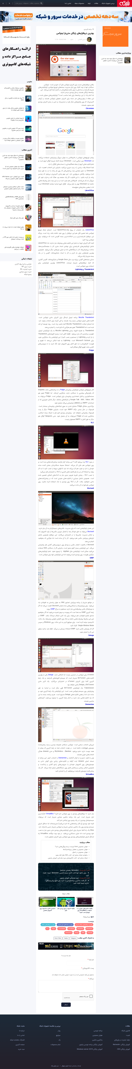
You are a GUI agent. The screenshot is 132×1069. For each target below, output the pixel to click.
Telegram (73, 938)
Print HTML (58, 938)
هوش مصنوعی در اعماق (80, 852)
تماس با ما (68, 3)
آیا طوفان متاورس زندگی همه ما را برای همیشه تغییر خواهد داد (13, 109)
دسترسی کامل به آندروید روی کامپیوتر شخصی (47, 909)
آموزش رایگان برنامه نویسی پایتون (90, 1044)
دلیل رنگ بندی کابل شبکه (17, 218)
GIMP (83, 933)
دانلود (71, 39)
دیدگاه (91, 979)
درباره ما (22, 1030)
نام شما (91, 959)
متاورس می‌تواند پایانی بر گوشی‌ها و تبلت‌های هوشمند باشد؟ (14, 89)
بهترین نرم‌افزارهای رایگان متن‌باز (84, 925)
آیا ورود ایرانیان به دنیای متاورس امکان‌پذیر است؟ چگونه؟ (15, 119)
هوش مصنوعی (97, 1035)
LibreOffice (80, 929)
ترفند (89, 3)
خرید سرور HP (26, 266)
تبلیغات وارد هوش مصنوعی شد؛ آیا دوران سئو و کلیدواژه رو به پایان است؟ (13, 168)
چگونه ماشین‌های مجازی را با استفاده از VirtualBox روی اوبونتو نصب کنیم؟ (84, 910)
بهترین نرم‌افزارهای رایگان (48, 925)
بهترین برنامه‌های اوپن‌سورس (65, 925)
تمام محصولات (55, 1044)
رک (59, 1040)
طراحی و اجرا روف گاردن (23, 264)
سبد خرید (21, 1049)
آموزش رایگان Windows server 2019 (89, 1049)
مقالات (96, 3)
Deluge (76, 933)
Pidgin (53, 929)
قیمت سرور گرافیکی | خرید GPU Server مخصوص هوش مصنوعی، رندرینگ (13, 178)
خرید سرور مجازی (25, 272)
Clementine (68, 933)
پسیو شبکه (27, 274)
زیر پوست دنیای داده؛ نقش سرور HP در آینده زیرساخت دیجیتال (13, 238)
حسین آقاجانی (82, 39)
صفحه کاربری (20, 1044)
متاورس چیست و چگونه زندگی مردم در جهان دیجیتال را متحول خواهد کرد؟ (13, 139)
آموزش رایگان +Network (121, 1044)
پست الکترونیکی (87, 968)
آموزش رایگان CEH (123, 1049)
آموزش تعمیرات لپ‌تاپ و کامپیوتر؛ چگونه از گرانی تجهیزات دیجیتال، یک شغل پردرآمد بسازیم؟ (14, 208)
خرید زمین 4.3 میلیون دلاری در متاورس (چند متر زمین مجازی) (13, 129)
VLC (47, 929)
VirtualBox (71, 929)
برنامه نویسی (98, 1030)
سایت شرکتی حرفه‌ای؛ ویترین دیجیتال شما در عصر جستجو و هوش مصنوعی (13, 188)
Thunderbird (61, 929)
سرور (55, 1066)
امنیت (128, 1035)
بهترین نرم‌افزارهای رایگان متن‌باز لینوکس (75, 33)
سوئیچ (58, 1035)
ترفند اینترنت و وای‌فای (122, 1040)
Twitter (66, 938)
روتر (59, 1030)
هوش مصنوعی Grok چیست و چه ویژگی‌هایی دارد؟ (71, 846)
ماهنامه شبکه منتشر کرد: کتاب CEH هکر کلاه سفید (71, 855)
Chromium (89, 929)
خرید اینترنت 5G (25, 269)
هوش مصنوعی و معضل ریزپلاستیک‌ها (75, 849)
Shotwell (90, 933)
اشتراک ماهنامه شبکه (17, 1040)
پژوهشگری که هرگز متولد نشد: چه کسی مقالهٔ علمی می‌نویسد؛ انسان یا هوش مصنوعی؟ (112, 61)
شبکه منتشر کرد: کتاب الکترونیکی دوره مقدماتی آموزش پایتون (68, 858)
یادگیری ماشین (97, 1040)
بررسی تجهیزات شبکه (108, 3)
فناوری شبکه (125, 1030)
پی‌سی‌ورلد (86, 916)
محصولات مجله (79, 3)
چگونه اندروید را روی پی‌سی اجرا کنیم (66, 909)
